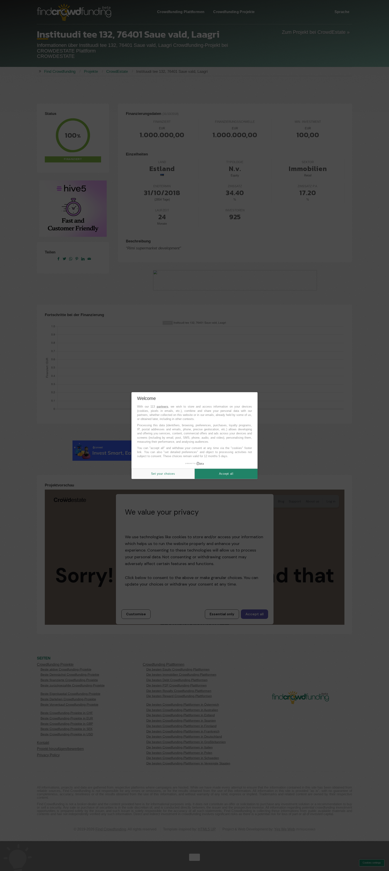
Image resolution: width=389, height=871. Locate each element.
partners (162, 406)
